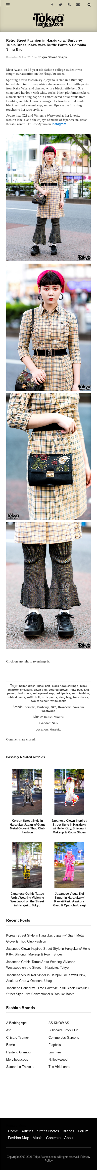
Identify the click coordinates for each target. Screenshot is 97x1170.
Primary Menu (16, 1125)
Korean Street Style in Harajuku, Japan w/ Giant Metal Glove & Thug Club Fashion (27, 826)
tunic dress (80, 697)
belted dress (27, 685)
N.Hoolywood (57, 1059)
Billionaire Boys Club (63, 1030)
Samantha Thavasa (20, 1067)
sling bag (65, 697)
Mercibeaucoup (17, 1059)
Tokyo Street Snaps (52, 57)
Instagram (59, 124)
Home (13, 1131)
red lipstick (63, 693)
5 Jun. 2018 (26, 57)
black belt (43, 685)
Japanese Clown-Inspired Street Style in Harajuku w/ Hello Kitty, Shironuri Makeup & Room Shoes (69, 826)
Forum (83, 1131)
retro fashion (80, 693)
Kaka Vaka (64, 707)
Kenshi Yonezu (54, 717)
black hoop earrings (65, 685)
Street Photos (48, 1131)
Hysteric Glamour (18, 1052)
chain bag (40, 689)
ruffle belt (33, 697)
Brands (68, 1131)
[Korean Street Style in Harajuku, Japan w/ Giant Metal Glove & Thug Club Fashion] (27, 792)
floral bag (76, 689)
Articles (27, 1131)
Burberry (43, 707)
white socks (58, 700)
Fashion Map (18, 1138)
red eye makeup (43, 693)
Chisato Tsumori (18, 1037)
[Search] (89, 4)
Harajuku (55, 729)
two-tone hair (39, 700)
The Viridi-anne (59, 1067)
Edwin (10, 1045)
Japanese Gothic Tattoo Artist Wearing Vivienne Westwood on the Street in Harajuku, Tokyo (27, 899)
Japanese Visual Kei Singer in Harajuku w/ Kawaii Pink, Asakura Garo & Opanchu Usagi (69, 899)
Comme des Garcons (63, 1037)
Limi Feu (54, 1052)
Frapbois (54, 1045)
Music (38, 1138)
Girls (55, 723)
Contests (53, 1138)
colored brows (58, 689)
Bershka (30, 707)
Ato (8, 1030)
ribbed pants (16, 697)
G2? (53, 707)
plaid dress (24, 693)
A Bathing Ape (16, 1023)
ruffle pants (49, 697)
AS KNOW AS (58, 1023)
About (69, 1138)
